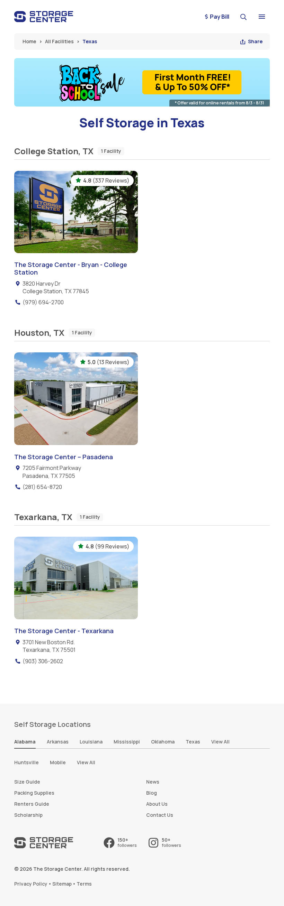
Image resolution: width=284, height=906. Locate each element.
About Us (157, 804)
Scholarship (28, 815)
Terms (84, 883)
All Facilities (59, 41)
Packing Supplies (34, 792)
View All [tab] (220, 741)
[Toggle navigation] (262, 17)
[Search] (244, 16)
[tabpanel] (142, 762)
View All (86, 762)
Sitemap (62, 883)
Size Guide (27, 781)
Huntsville (26, 762)
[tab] (25, 742)
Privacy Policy (30, 883)
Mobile (58, 762)
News (152, 781)
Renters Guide (31, 804)
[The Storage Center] (43, 16)
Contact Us (159, 815)
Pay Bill (219, 16)
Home (29, 41)
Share (255, 41)
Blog (151, 792)
